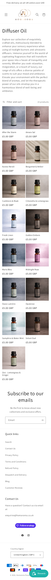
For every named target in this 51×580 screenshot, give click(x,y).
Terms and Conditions (15, 461)
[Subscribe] (42, 420)
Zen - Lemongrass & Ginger (11, 373)
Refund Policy (11, 468)
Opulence (30, 304)
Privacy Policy (11, 455)
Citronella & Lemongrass (37, 201)
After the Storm (9, 132)
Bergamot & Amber (34, 166)
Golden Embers (33, 235)
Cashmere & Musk (10, 201)
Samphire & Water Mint (13, 338)
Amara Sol (30, 132)
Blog (7, 481)
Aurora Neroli (8, 166)
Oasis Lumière (8, 304)
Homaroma (20, 575)
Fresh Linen (7, 235)
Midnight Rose (32, 269)
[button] (6, 14)
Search (8, 442)
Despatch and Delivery (16, 474)
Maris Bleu (7, 269)
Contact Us (10, 448)
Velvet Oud (31, 338)
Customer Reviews (14, 487)
